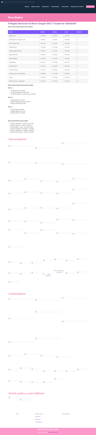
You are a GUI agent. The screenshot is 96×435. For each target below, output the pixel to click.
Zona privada (65, 6)
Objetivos (37, 416)
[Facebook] (21, 422)
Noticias (27, 6)
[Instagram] (17, 422)
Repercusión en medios (77, 6)
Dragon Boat (45, 6)
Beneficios (38, 419)
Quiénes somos (35, 6)
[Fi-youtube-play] (25, 422)
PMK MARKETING (53, 432)
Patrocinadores (55, 6)
